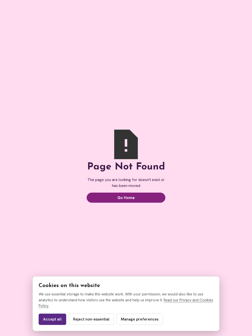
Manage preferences (139, 319)
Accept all (52, 319)
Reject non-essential (91, 319)
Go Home (126, 197)
